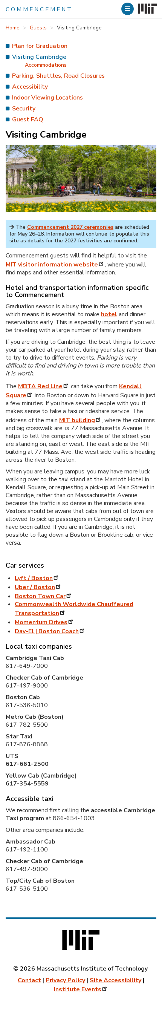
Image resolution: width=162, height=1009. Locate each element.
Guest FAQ (27, 119)
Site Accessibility (115, 980)
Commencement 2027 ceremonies (70, 227)
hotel (109, 314)
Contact (29, 980)
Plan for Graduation (39, 46)
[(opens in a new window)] (146, 9)
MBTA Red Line (40, 386)
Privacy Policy (65, 980)
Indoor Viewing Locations (47, 97)
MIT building (77, 420)
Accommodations (46, 65)
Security (23, 108)
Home (13, 27)
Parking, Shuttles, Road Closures (58, 76)
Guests (38, 27)
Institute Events (77, 989)
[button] (128, 9)
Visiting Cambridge (39, 57)
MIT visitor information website (52, 264)
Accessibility (30, 87)
